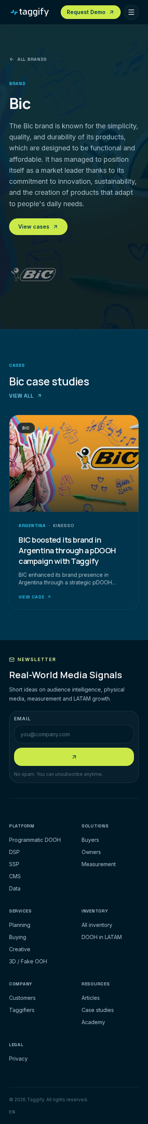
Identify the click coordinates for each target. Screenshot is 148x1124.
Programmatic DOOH (35, 840)
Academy (93, 1022)
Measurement (99, 864)
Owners (91, 852)
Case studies (98, 1010)
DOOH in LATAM (102, 937)
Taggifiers (22, 1010)
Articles (91, 998)
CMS (15, 876)
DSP (14, 852)
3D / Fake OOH (28, 961)
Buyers (90, 840)
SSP (14, 864)
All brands (32, 59)
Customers (22, 998)
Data (14, 888)
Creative (19, 949)
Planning (19, 925)
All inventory (97, 925)
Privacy (18, 1058)
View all (21, 395)
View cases (33, 226)
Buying (17, 937)
